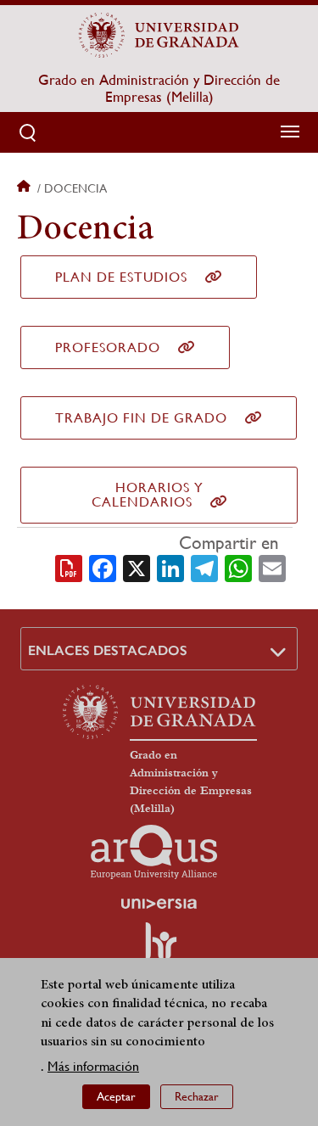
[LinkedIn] (170, 567)
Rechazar (197, 1096)
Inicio (25, 188)
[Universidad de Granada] (159, 35)
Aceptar (116, 1096)
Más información (93, 1066)
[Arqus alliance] (154, 852)
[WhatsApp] (238, 567)
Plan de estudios (121, 277)
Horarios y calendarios (148, 494)
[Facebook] (102, 567)
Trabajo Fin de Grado (141, 418)
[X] (136, 567)
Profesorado (107, 347)
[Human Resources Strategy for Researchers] (159, 948)
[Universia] (159, 904)
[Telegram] (204, 567)
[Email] (272, 567)
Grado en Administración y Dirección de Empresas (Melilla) (159, 88)
